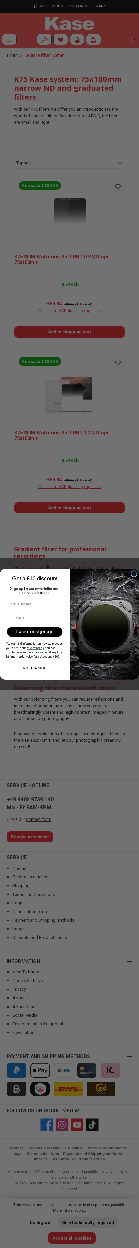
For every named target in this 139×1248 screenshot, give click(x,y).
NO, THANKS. (35, 668)
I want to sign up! (35, 632)
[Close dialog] (134, 573)
